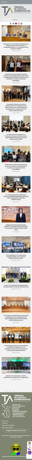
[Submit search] (28, 20)
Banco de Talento (7, 427)
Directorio (5, 421)
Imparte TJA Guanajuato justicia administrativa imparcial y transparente (16, 376)
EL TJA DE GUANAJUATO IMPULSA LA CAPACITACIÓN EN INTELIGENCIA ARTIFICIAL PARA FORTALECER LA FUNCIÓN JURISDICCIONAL (16, 197)
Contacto (5, 423)
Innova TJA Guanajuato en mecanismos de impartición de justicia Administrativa (16, 286)
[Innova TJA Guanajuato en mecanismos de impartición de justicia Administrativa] (16, 274)
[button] (4, 2)
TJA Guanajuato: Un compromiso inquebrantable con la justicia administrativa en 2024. (16, 256)
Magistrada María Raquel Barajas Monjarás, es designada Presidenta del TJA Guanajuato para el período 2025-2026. (16, 227)
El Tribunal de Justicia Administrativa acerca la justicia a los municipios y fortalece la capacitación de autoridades (16, 167)
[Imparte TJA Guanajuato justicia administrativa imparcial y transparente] (16, 365)
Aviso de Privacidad (8, 425)
